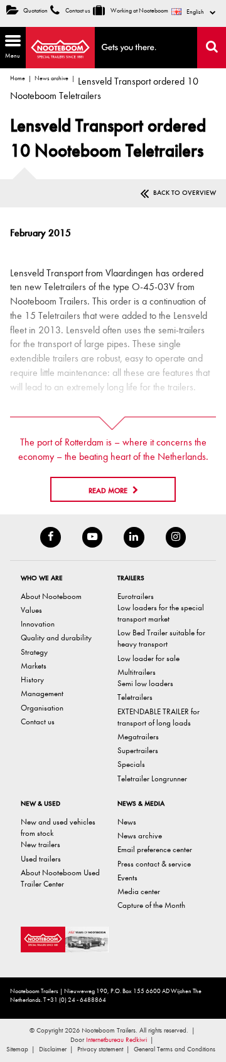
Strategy (34, 652)
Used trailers (41, 858)
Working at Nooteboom (138, 10)
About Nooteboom (51, 596)
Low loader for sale (148, 658)
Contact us (77, 10)
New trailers (40, 844)
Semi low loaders (145, 683)
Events (127, 877)
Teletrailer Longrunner (152, 778)
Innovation (38, 623)
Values (31, 610)
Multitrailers (136, 672)
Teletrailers (135, 697)
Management (42, 693)
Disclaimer (53, 1049)
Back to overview (184, 193)
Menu (10, 45)
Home (17, 78)
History (32, 679)
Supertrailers (137, 750)
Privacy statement (100, 1049)
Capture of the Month (151, 905)
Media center (138, 891)
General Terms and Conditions (174, 1049)
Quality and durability (56, 637)
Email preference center (154, 849)
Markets (33, 665)
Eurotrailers (135, 596)
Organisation (42, 707)
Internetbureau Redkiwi (116, 1040)
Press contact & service (154, 863)
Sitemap (17, 1049)
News (126, 821)
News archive (51, 78)
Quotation (35, 10)
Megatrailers (138, 736)
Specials (131, 764)
